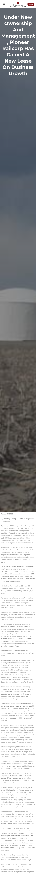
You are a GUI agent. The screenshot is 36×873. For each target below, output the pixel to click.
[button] (4, 4)
